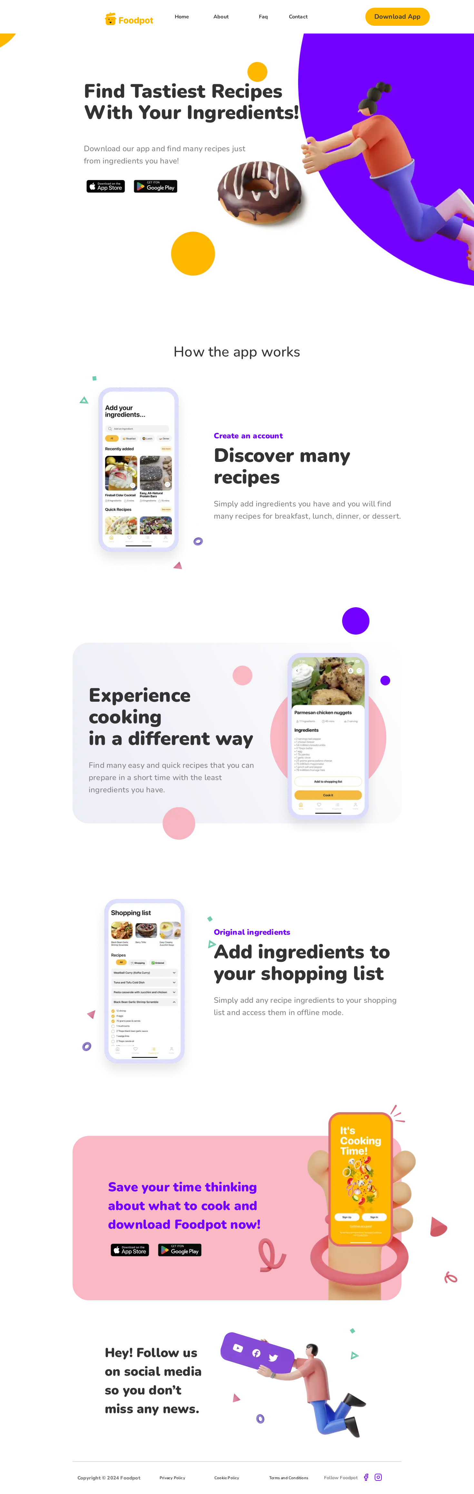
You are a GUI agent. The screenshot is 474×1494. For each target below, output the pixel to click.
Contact (298, 16)
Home (182, 16)
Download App (397, 16)
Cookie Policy (226, 1477)
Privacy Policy (172, 1477)
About (221, 16)
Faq (263, 16)
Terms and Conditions (288, 1477)
